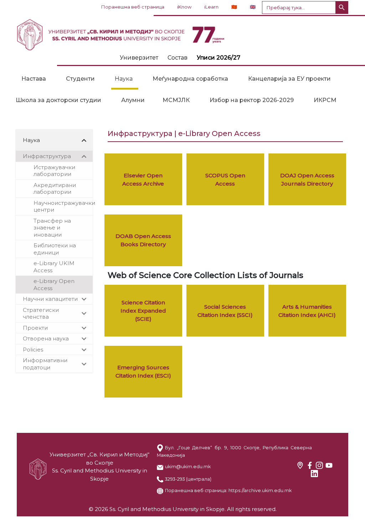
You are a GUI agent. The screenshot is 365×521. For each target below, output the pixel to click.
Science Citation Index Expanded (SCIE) (143, 310)
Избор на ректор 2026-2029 (252, 100)
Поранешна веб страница (132, 7)
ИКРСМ (325, 100)
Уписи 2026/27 (218, 57)
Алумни (133, 100)
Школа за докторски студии (58, 100)
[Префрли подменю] (84, 140)
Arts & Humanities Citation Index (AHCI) (307, 310)
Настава (33, 78)
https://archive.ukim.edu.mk (260, 490)
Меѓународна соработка (190, 78)
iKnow (184, 7)
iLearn (211, 7)
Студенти (80, 78)
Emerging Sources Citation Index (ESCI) (143, 371)
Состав (177, 57)
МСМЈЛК (176, 100)
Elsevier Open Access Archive (143, 179)
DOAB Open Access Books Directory (143, 240)
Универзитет (139, 57)
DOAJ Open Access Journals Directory (307, 179)
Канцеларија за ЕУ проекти (289, 78)
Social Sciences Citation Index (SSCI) (225, 310)
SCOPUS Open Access (225, 179)
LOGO (182, 35)
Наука (124, 78)
